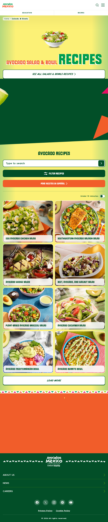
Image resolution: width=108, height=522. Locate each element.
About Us (8, 475)
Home (6, 19)
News (6, 483)
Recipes (81, 13)
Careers (8, 491)
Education (27, 13)
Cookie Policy (63, 511)
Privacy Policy (45, 511)
